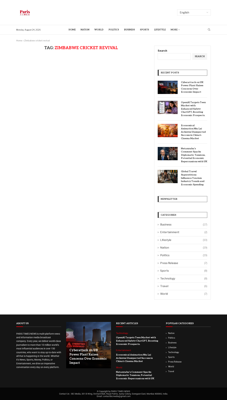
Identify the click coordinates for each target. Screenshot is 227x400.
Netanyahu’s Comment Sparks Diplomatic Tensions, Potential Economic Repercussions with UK (194, 155)
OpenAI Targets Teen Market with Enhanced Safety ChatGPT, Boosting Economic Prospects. (193, 109)
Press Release (183, 263)
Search (162, 50)
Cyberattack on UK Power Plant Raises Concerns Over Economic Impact (192, 87)
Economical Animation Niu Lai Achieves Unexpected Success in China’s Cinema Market (193, 132)
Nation (85, 29)
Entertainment (183, 232)
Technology (183, 278)
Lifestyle (160, 29)
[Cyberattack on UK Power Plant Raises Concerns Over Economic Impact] (168, 87)
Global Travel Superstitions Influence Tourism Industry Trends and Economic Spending (192, 178)
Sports (144, 29)
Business (129, 29)
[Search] (209, 29)
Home (72, 29)
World (99, 29)
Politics (114, 29)
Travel (183, 286)
